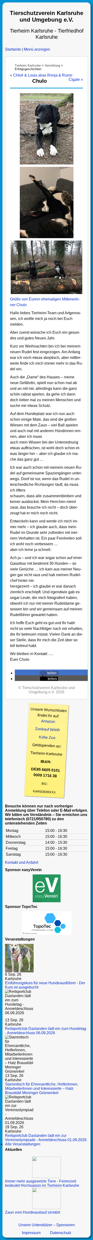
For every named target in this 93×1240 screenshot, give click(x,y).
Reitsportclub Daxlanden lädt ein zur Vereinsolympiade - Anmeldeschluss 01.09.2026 (46, 1138)
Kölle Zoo (47, 737)
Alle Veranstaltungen (22, 1144)
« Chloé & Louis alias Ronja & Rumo (41, 75)
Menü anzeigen (37, 49)
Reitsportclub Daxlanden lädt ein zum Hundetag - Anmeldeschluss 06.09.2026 (45, 1031)
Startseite (13, 49)
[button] (49, 673)
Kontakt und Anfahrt (21, 862)
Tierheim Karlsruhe (28, 65)
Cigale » (76, 79)
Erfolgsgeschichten (28, 69)
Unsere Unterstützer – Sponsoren (46, 1225)
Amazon (48, 721)
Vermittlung (52, 65)
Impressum (31, 1233)
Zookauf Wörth (47, 729)
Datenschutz (60, 1233)
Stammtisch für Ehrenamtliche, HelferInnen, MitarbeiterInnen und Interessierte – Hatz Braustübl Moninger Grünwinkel (41, 1088)
